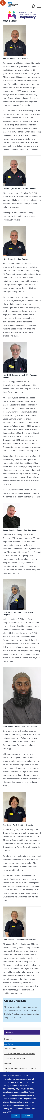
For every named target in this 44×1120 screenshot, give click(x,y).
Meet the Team (9, 1044)
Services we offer (10, 1049)
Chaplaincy (8, 1039)
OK (15, 1116)
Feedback (7, 1063)
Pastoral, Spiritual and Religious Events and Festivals (20, 1069)
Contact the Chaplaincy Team (14, 1058)
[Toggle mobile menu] (39, 6)
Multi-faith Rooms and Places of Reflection (19, 1054)
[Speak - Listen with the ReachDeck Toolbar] (3, 3)
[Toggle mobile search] (33, 6)
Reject (27, 1116)
